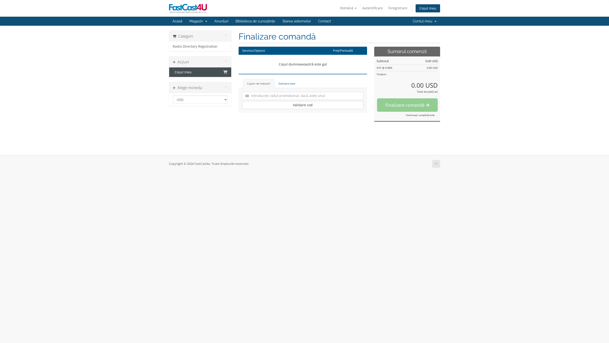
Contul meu (423, 21)
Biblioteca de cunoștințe (255, 21)
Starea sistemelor (296, 21)
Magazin (197, 21)
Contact (324, 21)
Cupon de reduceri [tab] (258, 83)
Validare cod (303, 105)
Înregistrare (397, 8)
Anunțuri (221, 21)
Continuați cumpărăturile (420, 115)
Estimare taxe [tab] (287, 83)
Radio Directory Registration (195, 46)
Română (347, 8)
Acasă (177, 21)
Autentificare (372, 8)
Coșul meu (427, 8)
